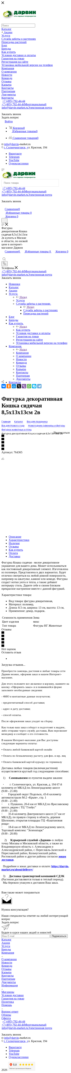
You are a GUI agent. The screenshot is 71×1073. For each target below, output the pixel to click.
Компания (22, 352)
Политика (7, 1001)
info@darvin (11, 144)
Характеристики (19, 540)
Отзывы (14, 546)
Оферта (6, 1018)
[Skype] (34, 386)
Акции (5, 942)
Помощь (6, 1005)
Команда (6, 965)
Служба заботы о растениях (40, 310)
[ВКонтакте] (3, 386)
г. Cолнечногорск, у (16, 147)
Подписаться (59, 936)
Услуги (20, 300)
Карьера (6, 972)
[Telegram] (39, 386)
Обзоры (6, 1014)
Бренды (6, 949)
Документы (8, 982)
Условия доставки (12, 995)
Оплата (13, 553)
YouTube (14, 160)
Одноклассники (19, 163)
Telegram (14, 156)
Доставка (14, 556)
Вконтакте (15, 153)
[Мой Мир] (14, 386)
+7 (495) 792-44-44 (13, 101)
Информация (9, 985)
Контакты (7, 975)
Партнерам (8, 978)
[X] (19, 386)
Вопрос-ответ (9, 1011)
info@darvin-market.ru (27, 107)
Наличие (14, 543)
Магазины (7, 992)
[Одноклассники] (9, 386)
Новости (6, 962)
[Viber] (24, 386)
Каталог (6, 939)
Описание (15, 536)
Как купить (23, 329)
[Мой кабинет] (3, 205)
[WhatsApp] (29, 386)
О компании (9, 959)
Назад (23, 297)
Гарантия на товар (12, 998)
